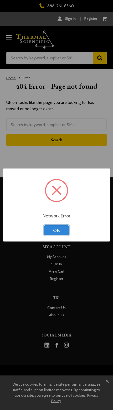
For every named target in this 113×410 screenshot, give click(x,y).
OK (56, 230)
